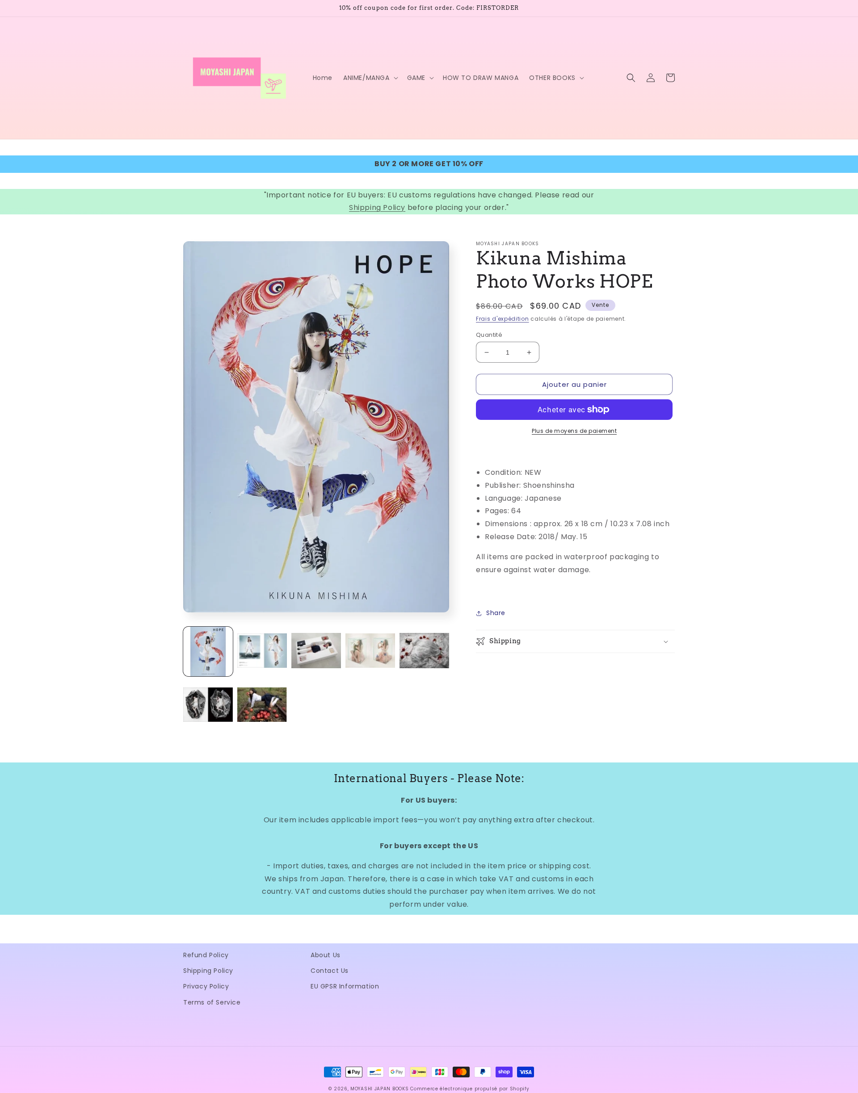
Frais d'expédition (502, 318)
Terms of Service (212, 1002)
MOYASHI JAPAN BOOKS (379, 1088)
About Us (326, 955)
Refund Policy (206, 955)
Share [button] (495, 612)
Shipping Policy (377, 207)
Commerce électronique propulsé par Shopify (469, 1088)
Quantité (489, 335)
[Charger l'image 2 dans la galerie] (262, 651)
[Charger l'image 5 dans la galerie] (424, 651)
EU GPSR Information (345, 986)
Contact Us (330, 970)
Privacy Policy (206, 986)
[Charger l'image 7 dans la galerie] (262, 705)
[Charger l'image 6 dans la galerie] (208, 705)
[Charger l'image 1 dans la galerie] (208, 651)
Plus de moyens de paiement (574, 431)
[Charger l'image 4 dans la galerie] (370, 651)
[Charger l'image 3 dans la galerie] (316, 651)
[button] (370, 77)
